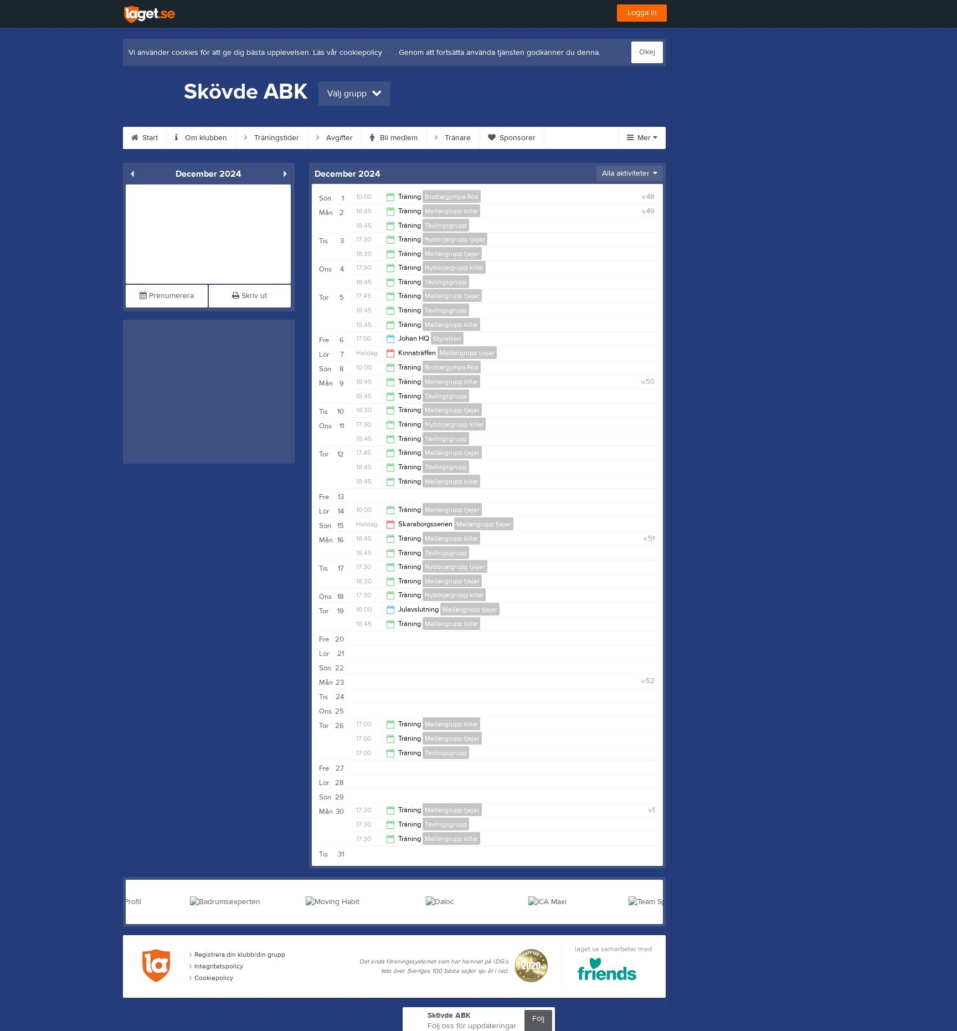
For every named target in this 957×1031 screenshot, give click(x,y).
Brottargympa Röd (451, 196)
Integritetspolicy (218, 966)
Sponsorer (516, 138)
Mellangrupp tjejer (452, 253)
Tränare (457, 138)
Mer (644, 138)
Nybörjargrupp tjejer (455, 239)
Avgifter (338, 138)
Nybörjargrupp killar (454, 267)
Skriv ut (253, 296)
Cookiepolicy (213, 977)
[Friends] (607, 971)
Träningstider (275, 138)
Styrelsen (447, 338)
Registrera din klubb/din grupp (239, 954)
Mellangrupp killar (451, 211)
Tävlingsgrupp (446, 225)
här (389, 53)
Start (149, 138)
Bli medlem (398, 138)
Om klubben (205, 138)
